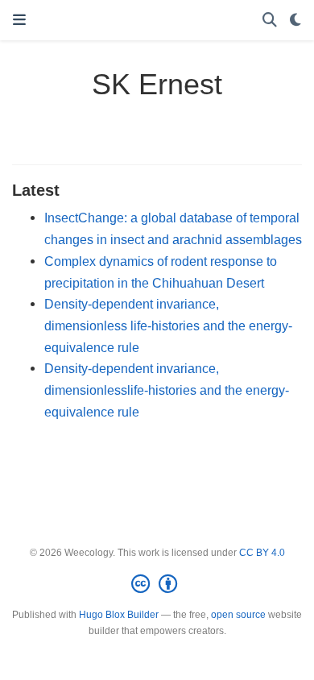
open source (238, 614)
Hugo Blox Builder (119, 614)
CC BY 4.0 (262, 552)
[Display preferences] (295, 20)
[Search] (269, 20)
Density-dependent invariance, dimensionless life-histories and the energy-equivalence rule (168, 325)
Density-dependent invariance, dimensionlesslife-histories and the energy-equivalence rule (166, 389)
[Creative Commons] (157, 584)
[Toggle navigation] (19, 20)
